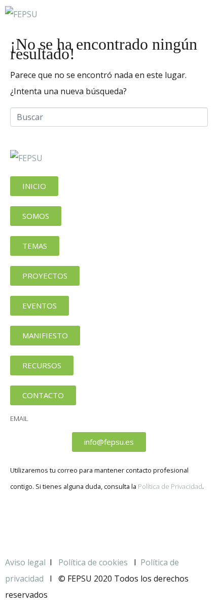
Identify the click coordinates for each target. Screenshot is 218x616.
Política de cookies (94, 562)
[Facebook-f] (22, 521)
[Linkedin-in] (77, 521)
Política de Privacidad (170, 486)
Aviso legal (25, 562)
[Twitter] (50, 521)
